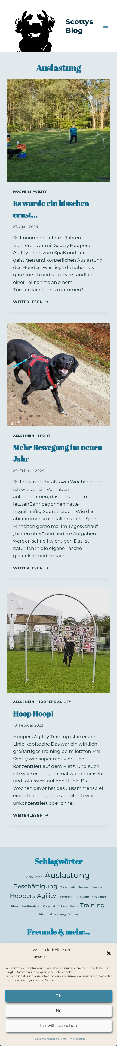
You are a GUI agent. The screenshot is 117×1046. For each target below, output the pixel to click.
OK (58, 995)
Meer (14, 906)
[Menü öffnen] (105, 26)
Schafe (62, 906)
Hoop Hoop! (33, 713)
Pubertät (49, 906)
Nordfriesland (30, 906)
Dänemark (67, 887)
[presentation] (58, 130)
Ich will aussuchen (58, 1025)
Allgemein (23, 435)
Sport (44, 435)
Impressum (77, 1039)
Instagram (82, 897)
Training (92, 905)
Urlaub (42, 914)
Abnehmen (34, 877)
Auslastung (67, 875)
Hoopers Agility (30, 191)
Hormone (65, 897)
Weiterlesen (30, 302)
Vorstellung (58, 914)
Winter (73, 914)
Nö (58, 1010)
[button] (109, 953)
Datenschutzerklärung (50, 1039)
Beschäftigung (35, 886)
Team (74, 906)
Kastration (98, 897)
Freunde (96, 887)
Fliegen (82, 887)
